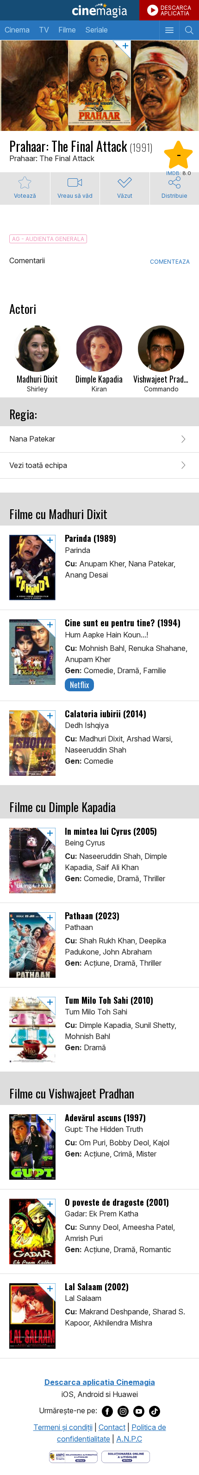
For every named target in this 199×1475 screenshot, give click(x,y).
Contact (112, 1427)
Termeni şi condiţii (63, 1427)
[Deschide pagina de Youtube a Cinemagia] (138, 1411)
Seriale (96, 29)
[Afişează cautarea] (189, 30)
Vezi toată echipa (38, 465)
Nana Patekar (32, 438)
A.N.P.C (129, 1438)
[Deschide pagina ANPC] (73, 1456)
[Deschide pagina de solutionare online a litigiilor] (125, 1456)
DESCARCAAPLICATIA (176, 10)
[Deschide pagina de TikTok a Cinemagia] (154, 1411)
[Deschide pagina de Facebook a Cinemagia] (107, 1411)
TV (44, 29)
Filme (67, 29)
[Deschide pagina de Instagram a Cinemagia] (123, 1411)
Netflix (79, 684)
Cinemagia (99, 10)
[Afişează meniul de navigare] (169, 30)
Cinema (17, 29)
